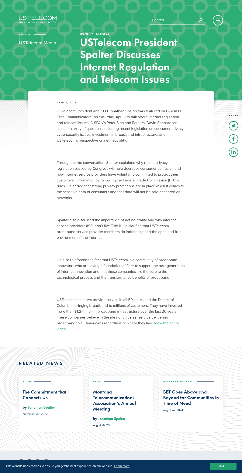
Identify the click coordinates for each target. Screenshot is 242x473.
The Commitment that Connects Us (44, 394)
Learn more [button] (122, 466)
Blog (27, 381)
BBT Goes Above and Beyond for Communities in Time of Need (191, 397)
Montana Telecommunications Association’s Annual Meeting (114, 400)
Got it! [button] (223, 466)
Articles (102, 33)
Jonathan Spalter (41, 407)
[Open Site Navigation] (218, 20)
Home (84, 33)
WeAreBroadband (179, 381)
